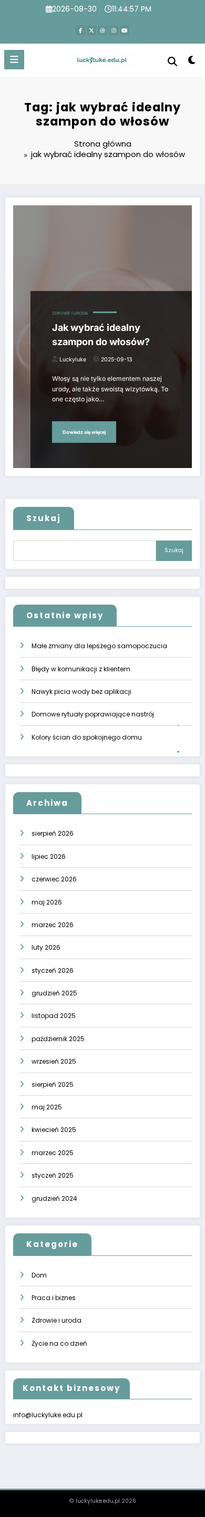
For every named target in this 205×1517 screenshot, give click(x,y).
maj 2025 (47, 1107)
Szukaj (43, 518)
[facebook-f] (80, 30)
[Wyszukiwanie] (172, 61)
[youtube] (124, 30)
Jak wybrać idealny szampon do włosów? (101, 334)
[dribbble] (102, 30)
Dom (39, 1275)
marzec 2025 (53, 1152)
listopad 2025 (54, 1015)
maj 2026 (47, 902)
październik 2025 (58, 1038)
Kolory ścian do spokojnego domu (87, 737)
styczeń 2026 (53, 970)
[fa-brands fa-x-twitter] (91, 30)
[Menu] (14, 59)
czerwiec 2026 (54, 879)
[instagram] (113, 30)
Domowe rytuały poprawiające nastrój (93, 714)
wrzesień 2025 (54, 1061)
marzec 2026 (53, 924)
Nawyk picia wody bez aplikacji (81, 691)
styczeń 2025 (53, 1175)
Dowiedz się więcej (84, 432)
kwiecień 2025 (54, 1129)
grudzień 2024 (54, 1198)
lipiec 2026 (49, 856)
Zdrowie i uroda (70, 313)
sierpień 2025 (53, 1084)
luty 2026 (46, 947)
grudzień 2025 (54, 993)
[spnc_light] (191, 62)
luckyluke (72, 359)
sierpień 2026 (53, 833)
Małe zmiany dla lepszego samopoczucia (99, 645)
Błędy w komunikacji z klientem (81, 668)
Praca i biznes (54, 1297)
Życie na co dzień (59, 1343)
